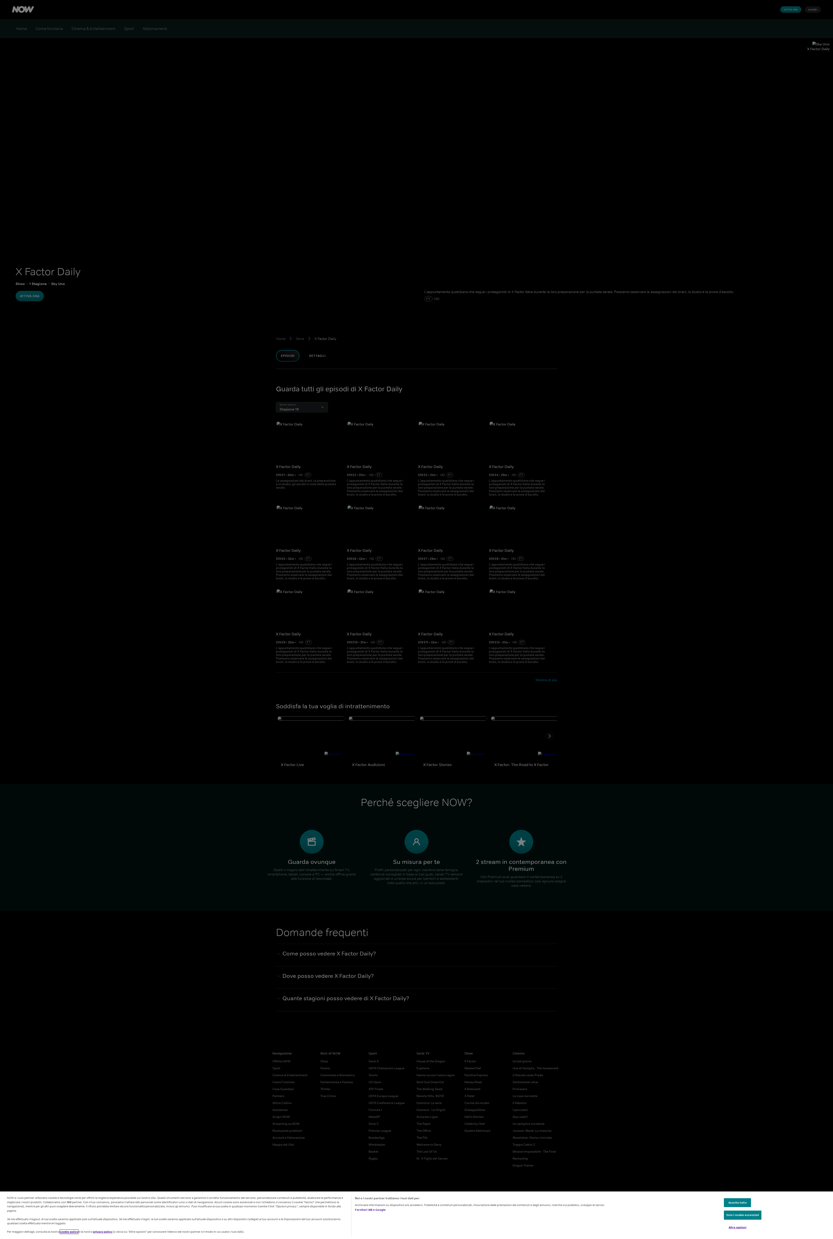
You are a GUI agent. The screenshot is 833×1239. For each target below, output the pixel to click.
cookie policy (69, 1232)
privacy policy (103, 1232)
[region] (416, 1215)
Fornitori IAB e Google (370, 1210)
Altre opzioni (737, 1227)
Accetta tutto (737, 1202)
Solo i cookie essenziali (742, 1215)
